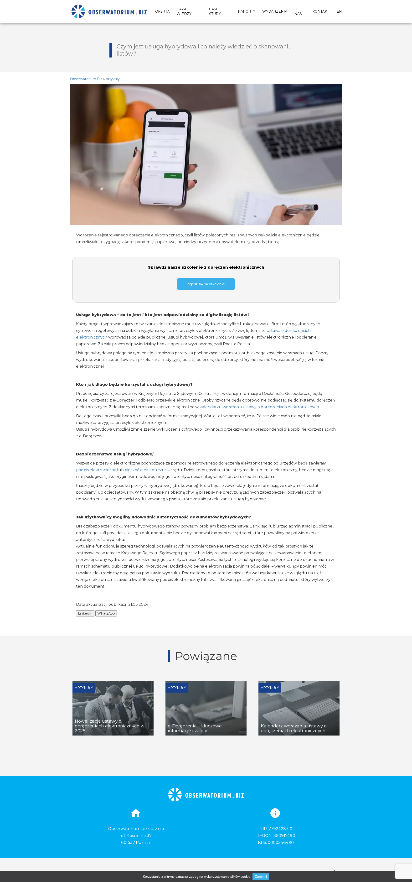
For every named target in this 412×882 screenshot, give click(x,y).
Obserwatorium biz (86, 79)
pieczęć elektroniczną (146, 470)
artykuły (113, 79)
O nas (298, 11)
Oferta (162, 11)
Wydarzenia (274, 11)
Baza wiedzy (184, 11)
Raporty (246, 11)
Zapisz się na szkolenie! (206, 284)
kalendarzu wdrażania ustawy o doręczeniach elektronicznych (259, 407)
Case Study (215, 11)
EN (339, 11)
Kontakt (321, 11)
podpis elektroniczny (96, 470)
